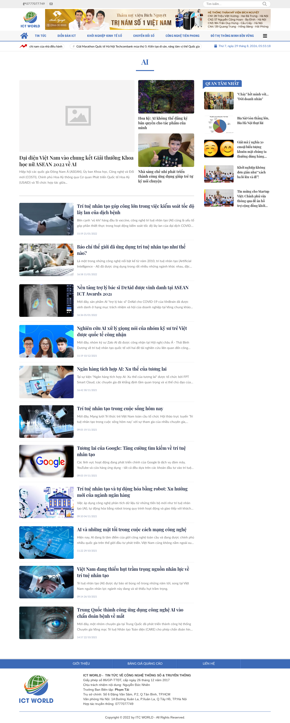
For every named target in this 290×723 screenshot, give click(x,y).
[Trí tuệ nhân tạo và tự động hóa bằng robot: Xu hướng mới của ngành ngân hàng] (46, 502)
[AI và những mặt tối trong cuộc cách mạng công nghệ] (46, 542)
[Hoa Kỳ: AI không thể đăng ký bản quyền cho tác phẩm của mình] (166, 97)
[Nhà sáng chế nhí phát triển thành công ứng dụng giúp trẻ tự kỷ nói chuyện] (166, 150)
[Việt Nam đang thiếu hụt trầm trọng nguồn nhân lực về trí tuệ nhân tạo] (46, 582)
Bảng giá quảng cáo (145, 663)
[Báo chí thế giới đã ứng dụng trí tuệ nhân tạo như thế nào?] (46, 260)
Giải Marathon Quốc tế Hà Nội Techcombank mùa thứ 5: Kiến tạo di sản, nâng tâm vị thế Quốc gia (122, 46)
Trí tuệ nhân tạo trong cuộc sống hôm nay (120, 408)
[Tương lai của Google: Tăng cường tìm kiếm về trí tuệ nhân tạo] (46, 461)
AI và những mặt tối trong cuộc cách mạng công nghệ (131, 529)
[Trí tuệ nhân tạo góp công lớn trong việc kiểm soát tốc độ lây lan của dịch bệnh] (46, 219)
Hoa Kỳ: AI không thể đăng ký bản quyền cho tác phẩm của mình (163, 123)
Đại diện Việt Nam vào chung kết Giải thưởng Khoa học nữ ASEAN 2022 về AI (76, 160)
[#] (158, 19)
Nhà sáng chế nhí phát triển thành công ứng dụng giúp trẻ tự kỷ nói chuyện (165, 176)
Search (264, 4)
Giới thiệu (81, 663)
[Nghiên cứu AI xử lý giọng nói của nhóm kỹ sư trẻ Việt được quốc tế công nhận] (46, 341)
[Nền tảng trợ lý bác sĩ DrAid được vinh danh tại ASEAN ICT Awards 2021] (46, 300)
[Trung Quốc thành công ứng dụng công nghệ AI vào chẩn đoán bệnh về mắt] (46, 623)
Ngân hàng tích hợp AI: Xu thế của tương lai (122, 369)
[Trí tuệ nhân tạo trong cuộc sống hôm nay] (46, 421)
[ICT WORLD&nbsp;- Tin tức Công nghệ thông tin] (30, 19)
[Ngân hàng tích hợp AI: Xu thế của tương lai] (46, 382)
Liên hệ (209, 663)
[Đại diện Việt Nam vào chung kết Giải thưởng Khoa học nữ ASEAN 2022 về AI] (77, 116)
